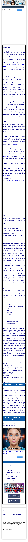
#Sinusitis (18, 382)
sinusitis (11, 64)
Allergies (15, 343)
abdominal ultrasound (14, 180)
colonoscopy (7, 153)
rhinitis (13, 258)
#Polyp (14, 382)
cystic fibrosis (16, 64)
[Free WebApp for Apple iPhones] (14, 502)
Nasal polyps (6, 156)
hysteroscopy (15, 144)
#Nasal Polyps (9, 382)
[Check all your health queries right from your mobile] (14, 492)
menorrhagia (6, 175)
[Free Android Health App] (14, 497)
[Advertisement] (14, 29)
